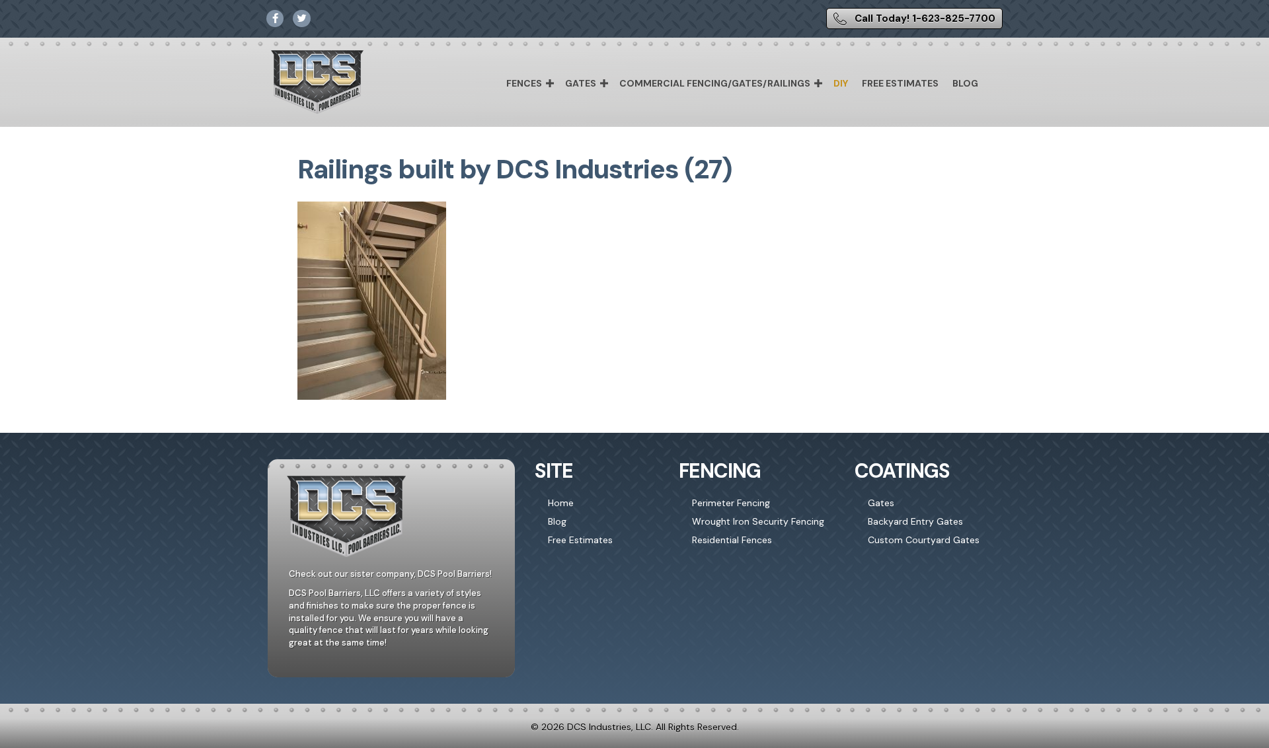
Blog (965, 83)
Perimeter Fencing (731, 503)
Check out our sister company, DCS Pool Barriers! (390, 574)
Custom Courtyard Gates (924, 540)
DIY (840, 83)
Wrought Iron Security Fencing (758, 521)
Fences (524, 83)
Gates (580, 83)
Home (561, 503)
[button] (550, 83)
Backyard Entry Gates (915, 521)
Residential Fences (732, 540)
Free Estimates (900, 83)
